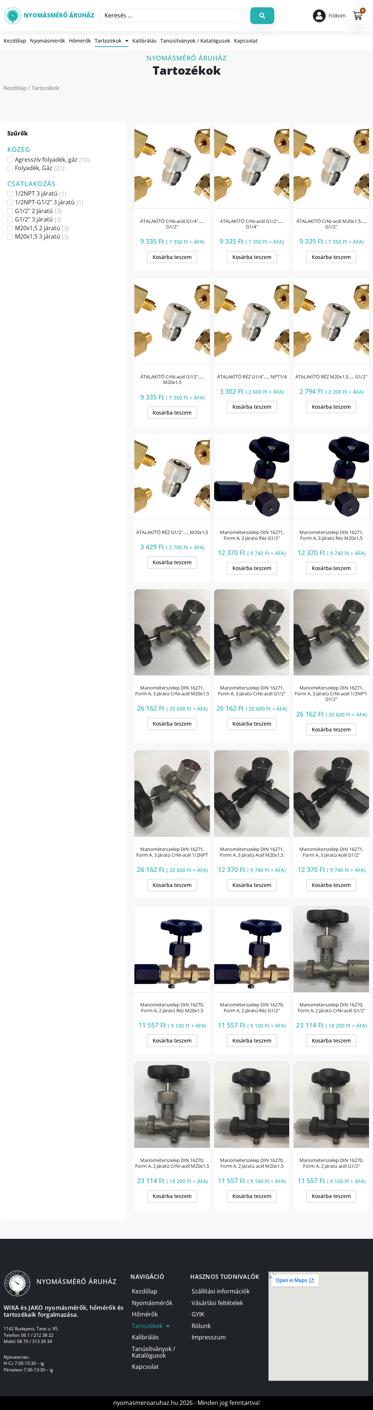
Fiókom (337, 15)
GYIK (198, 1314)
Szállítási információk (221, 1291)
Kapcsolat (246, 40)
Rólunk (201, 1326)
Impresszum (209, 1337)
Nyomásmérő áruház (59, 15)
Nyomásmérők (47, 40)
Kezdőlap (15, 40)
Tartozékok (108, 40)
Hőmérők (80, 40)
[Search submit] (262, 15)
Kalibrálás (144, 40)
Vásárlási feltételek (217, 1303)
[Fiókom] (319, 15)
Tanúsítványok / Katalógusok (195, 40)
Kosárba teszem (172, 257)
